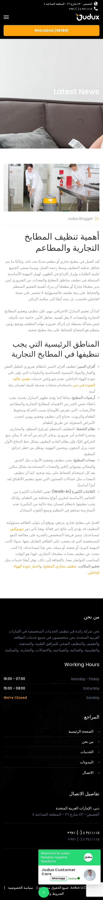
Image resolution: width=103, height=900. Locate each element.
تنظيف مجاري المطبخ (60, 566)
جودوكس (17, 528)
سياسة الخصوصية (20, 887)
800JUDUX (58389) (52, 30)
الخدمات (86, 751)
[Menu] (6, 17)
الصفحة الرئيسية (81, 731)
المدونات (86, 762)
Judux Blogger (80, 218)
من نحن (87, 741)
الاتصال (87, 772)
